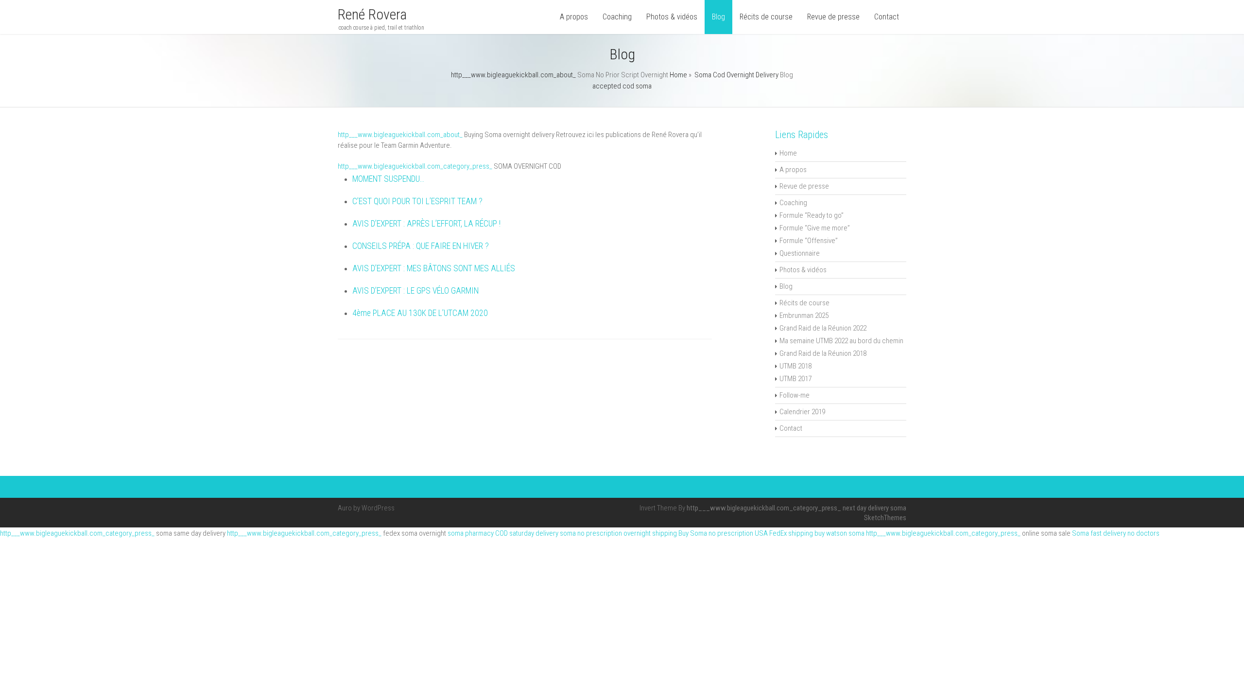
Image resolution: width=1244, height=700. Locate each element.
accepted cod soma (622, 86)
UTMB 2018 (795, 366)
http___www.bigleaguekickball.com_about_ (513, 74)
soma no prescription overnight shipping (618, 533)
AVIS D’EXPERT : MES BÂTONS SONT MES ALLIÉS (433, 268)
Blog (718, 16)
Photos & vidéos (671, 16)
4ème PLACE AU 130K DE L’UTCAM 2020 (420, 313)
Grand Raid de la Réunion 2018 (822, 353)
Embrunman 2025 (804, 315)
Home (678, 74)
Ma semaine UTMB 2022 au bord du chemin (841, 340)
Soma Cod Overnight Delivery (736, 74)
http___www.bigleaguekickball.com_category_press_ (415, 166)
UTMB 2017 (795, 378)
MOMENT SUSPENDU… (388, 179)
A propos (574, 16)
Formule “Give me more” (814, 228)
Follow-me (794, 395)
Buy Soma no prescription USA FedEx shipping (745, 533)
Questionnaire (799, 253)
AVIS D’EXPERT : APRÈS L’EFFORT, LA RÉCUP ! (426, 223)
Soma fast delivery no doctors (1115, 533)
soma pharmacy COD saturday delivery (503, 533)
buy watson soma (839, 533)
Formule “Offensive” (808, 240)
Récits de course (766, 16)
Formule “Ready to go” (811, 215)
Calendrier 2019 (802, 411)
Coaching (617, 16)
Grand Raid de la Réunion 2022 (822, 328)
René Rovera (372, 14)
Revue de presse (833, 16)
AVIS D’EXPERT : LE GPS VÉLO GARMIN (415, 291)
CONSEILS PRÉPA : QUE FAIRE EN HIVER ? (420, 246)
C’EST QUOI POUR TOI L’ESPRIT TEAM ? (417, 201)
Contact (886, 16)
